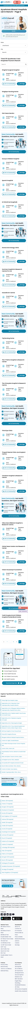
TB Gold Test (4, 941)
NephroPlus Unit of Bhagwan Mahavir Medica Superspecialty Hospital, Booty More (13, 709)
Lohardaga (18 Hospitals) (8, 847)
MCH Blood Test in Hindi (5, 931)
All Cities (17, 987)
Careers (17, 943)
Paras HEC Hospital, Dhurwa (9, 734)
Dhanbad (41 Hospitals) (8, 810)
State (2, 42)
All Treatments (19, 970)
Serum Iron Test (5, 951)
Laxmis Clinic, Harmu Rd (8, 748)
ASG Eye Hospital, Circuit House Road (11, 731)
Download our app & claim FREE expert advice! (14, 5)
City (2, 49)
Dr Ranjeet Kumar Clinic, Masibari (10, 759)
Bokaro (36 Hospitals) (7, 800)
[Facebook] (2, 914)
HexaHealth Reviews (20, 985)
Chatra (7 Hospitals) (7, 803)
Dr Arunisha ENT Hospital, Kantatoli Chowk (12, 763)
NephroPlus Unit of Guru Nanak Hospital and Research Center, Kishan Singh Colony (13, 727)
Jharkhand (5, 45)
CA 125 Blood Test (5, 943)
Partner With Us (19, 932)
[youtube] (13, 914)
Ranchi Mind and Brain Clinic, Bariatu (11, 766)
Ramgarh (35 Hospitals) (8, 857)
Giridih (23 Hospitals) (7, 822)
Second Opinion (19, 975)
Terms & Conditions (6, 968)
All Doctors (18, 964)
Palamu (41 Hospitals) (7, 854)
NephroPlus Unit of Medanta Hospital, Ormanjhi (11, 719)
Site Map (17, 945)
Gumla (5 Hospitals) (7, 829)
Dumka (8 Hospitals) (7, 813)
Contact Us (18, 928)
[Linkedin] (7, 914)
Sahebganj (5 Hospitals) (8, 863)
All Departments (19, 972)
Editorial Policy (4, 970)
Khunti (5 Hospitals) (7, 838)
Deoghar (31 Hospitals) (8, 807)
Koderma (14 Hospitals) (8, 841)
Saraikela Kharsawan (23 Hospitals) (11, 866)
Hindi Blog (17, 983)
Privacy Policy (4, 964)
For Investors (18, 930)
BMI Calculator (19, 979)
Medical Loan (18, 977)
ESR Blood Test (5, 934)
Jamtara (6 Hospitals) (7, 835)
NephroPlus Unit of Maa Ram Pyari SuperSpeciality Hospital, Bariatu (10, 704)
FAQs (16, 934)
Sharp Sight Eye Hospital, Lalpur (10, 700)
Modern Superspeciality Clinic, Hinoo (11, 772)
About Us (17, 926)
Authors (17, 941)
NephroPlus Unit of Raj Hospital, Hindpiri (12, 723)
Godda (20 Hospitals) (7, 825)
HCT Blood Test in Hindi (7, 939)
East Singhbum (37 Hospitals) (9, 816)
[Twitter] (5, 914)
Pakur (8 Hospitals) (7, 850)
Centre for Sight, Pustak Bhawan (10, 740)
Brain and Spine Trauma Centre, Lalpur (12, 756)
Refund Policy (4, 966)
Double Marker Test (6, 937)
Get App (22, 83)
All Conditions (18, 968)
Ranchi (4, 52)
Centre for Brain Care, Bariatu (9, 769)
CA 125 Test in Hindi (6, 945)
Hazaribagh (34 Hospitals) (8, 832)
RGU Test (3, 953)
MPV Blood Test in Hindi (5, 927)
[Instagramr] (10, 914)
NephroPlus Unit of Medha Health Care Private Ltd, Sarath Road (14, 714)
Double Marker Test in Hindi (6, 956)
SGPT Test (3, 947)
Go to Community (10, 83)
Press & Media (18, 937)
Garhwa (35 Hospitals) (7, 819)
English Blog (18, 981)
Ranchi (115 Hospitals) (7, 860)
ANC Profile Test (5, 949)
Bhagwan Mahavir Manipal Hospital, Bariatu (13, 737)
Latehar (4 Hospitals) (7, 844)
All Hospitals (18, 966)
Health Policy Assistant (21, 991)
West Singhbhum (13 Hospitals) (10, 872)
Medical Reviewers (20, 939)
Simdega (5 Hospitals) (7, 869)
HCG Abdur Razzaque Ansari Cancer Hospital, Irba (13, 744)
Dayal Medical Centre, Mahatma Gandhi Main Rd (14, 752)
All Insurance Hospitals (21, 989)
